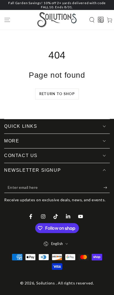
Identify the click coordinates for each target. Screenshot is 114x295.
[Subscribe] (106, 187)
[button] (91, 20)
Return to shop (57, 94)
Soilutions (46, 283)
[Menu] (7, 20)
